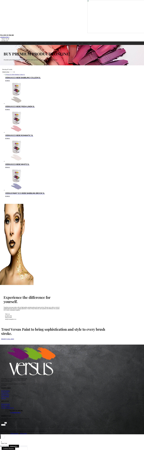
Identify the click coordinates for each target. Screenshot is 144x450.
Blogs (80, 43)
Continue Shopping (8, 448)
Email (2, 422)
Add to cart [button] (13, 80)
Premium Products (31, 43)
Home (19, 43)
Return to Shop (13, 446)
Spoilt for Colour (58, 43)
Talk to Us (85, 43)
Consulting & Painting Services (70, 43)
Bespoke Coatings (41, 43)
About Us (24, 43)
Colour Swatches (49, 43)
